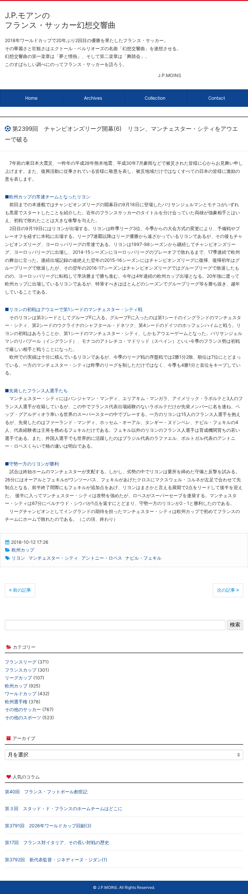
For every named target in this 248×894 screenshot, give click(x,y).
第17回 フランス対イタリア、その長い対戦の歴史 (57, 842)
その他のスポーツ (23, 717)
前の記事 (21, 590)
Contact (216, 98)
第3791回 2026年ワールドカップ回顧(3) (48, 825)
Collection (155, 98)
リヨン (18, 558)
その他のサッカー (23, 709)
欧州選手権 (16, 701)
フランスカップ (20, 670)
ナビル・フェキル (143, 558)
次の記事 (226, 590)
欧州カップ (23, 550)
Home (31, 98)
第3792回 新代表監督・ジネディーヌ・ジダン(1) (56, 859)
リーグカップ (18, 677)
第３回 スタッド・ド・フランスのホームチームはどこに (63, 808)
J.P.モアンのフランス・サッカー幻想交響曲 (60, 20)
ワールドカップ (20, 693)
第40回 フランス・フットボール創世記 (46, 791)
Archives (93, 98)
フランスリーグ (20, 662)
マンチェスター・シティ (53, 558)
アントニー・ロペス (101, 558)
